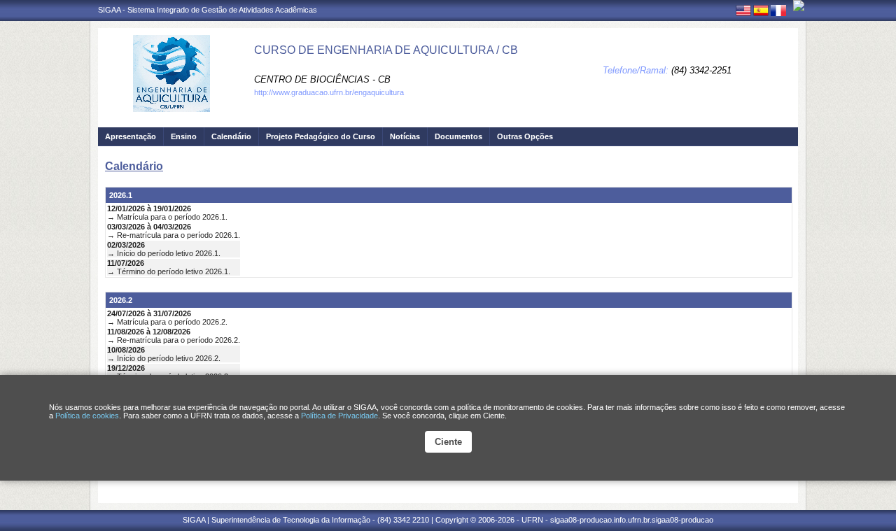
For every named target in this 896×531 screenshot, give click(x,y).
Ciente (448, 442)
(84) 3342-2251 (701, 70)
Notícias (405, 136)
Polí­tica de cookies (87, 415)
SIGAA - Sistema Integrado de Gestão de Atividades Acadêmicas (207, 10)
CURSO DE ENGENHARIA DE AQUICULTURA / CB (386, 50)
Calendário (231, 136)
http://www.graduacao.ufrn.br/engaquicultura (329, 92)
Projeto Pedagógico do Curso (320, 136)
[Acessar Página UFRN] (798, 5)
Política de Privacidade (339, 415)
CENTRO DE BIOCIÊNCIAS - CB (322, 79)
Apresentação (130, 136)
